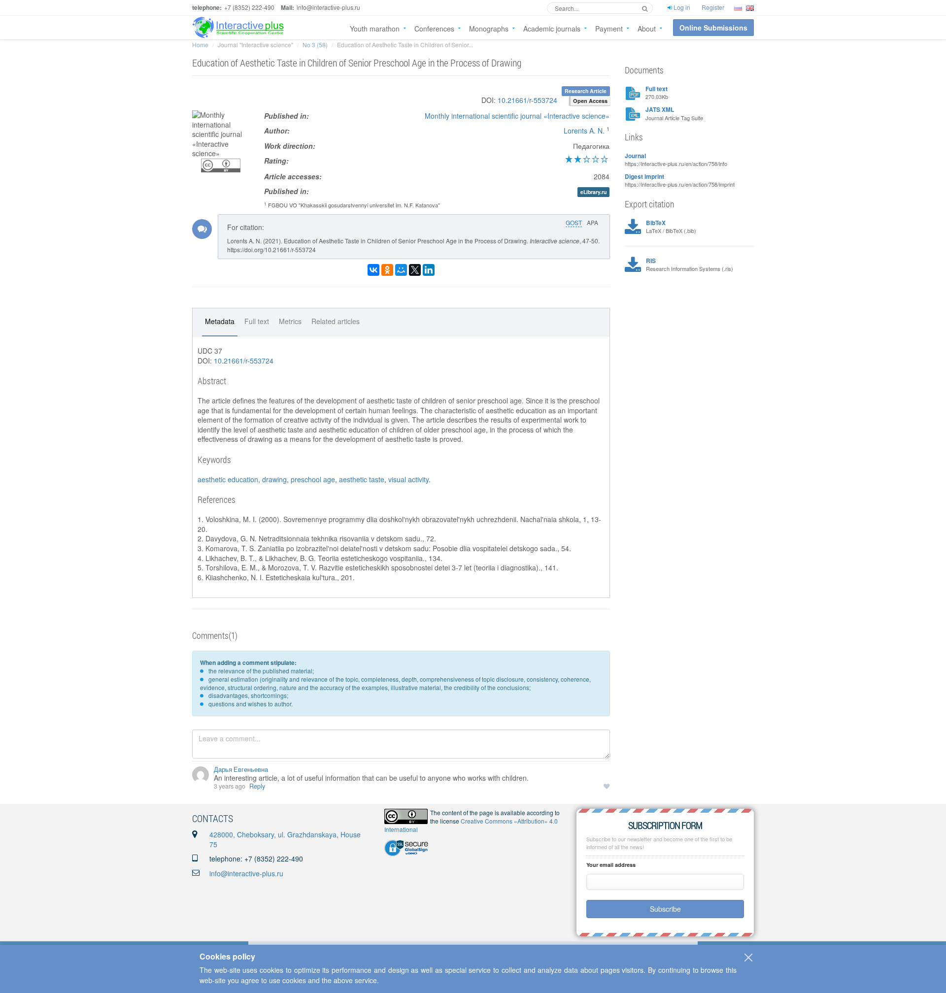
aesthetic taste (361, 479)
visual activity (408, 479)
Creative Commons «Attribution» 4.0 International (471, 825)
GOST (574, 222)
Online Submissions (713, 28)
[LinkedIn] (429, 270)
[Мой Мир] (401, 270)
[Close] (748, 957)
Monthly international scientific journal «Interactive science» (517, 116)
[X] (415, 270)
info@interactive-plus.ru (246, 873)
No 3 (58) (315, 44)
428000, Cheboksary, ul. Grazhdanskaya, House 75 (285, 839)
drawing (274, 479)
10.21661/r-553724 (527, 100)
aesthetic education (228, 479)
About (647, 28)
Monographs (488, 28)
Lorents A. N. (584, 130)
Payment (609, 28)
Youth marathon (375, 28)
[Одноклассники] (387, 270)
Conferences (434, 28)
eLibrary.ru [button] (593, 192)
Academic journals (551, 28)
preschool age (313, 479)
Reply (257, 786)
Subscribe (665, 909)
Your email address (611, 864)
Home (200, 44)
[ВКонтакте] (373, 270)
